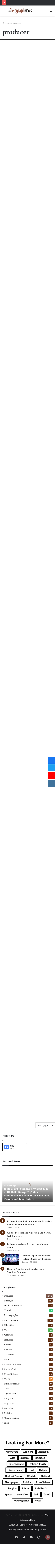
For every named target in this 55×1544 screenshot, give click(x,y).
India (6, 1423)
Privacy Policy (15, 1529)
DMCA (42, 1525)
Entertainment (11, 49)
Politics (8, 1413)
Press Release (11, 1374)
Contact (23, 1525)
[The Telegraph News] (20, 11)
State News (10, 1354)
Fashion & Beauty (12, 1364)
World (7, 1379)
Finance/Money (12, 1384)
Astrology (9, 1408)
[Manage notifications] (47, 1537)
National (8, 1340)
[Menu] (3, 11)
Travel (7, 1310)
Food (6, 1359)
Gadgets (8, 1335)
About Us (13, 1525)
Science (8, 1349)
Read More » (12, 128)
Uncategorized (11, 1418)
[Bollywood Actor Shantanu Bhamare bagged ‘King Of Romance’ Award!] (27, 96)
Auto (6, 1388)
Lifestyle (8, 1300)
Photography (11, 1315)
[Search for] (51, 11)
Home (7, 23)
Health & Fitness (13, 1305)
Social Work (10, 1369)
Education (9, 1325)
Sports (7, 1344)
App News (9, 1403)
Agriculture (10, 1393)
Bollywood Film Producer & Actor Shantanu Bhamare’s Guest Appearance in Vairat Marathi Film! (25, 710)
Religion (8, 1398)
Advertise (33, 1525)
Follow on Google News (35, 1529)
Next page (43, 1125)
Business (8, 1296)
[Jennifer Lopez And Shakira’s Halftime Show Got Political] (10, 1259)
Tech (6, 1330)
